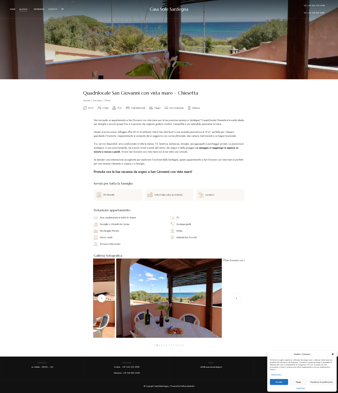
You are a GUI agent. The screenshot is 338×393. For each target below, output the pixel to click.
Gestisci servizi (276, 374)
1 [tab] (155, 345)
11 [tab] (178, 345)
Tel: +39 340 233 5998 (314, 5)
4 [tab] (162, 345)
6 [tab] (166, 345)
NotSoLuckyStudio (187, 386)
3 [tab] (159, 345)
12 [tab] (181, 345)
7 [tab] (169, 345)
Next (236, 298)
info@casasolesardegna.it (211, 367)
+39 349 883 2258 (131, 372)
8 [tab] (171, 345)
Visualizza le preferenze (321, 382)
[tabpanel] (169, 298)
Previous (102, 298)
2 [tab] (157, 345)
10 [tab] (176, 345)
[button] (332, 354)
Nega (298, 382)
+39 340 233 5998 (130, 367)
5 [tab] (164, 345)
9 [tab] (174, 345)
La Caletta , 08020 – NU (42, 367)
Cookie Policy (300, 388)
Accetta (279, 382)
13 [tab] (183, 345)
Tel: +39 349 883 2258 (314, 12)
